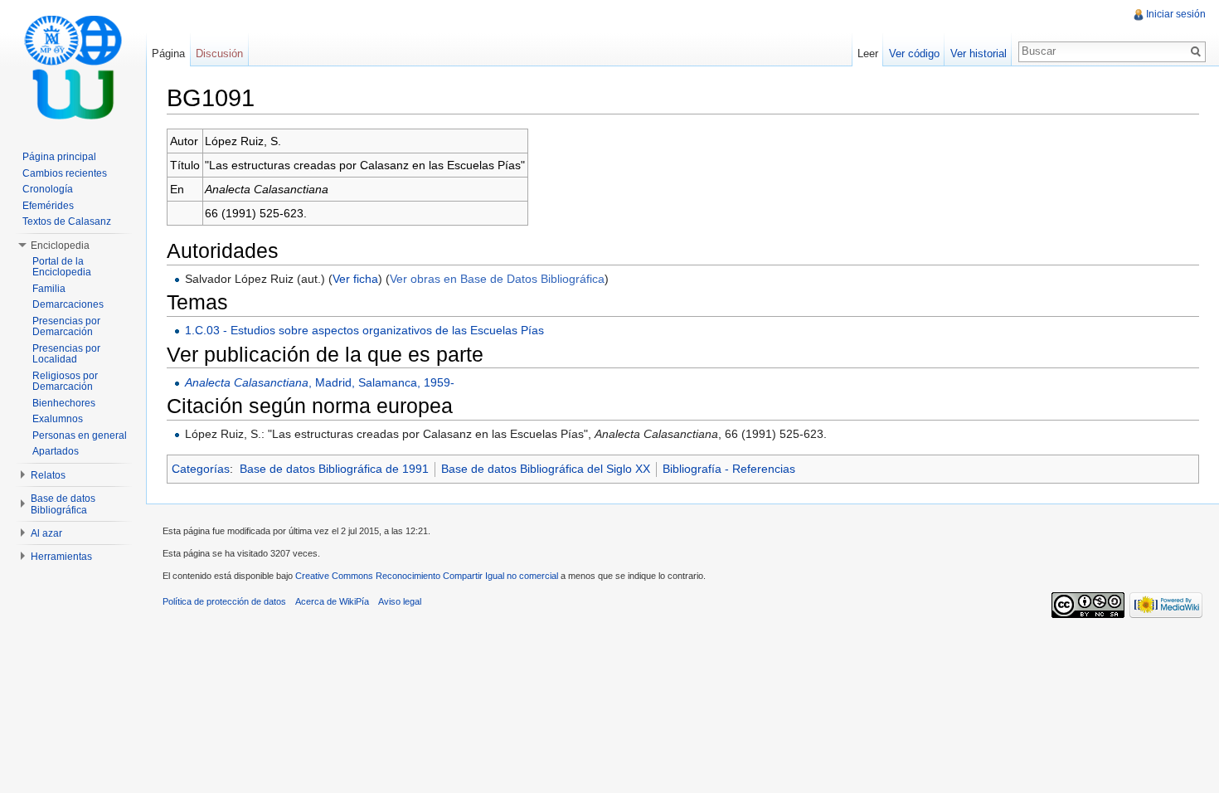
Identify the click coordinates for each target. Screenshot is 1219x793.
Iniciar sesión (1176, 14)
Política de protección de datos (224, 601)
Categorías (201, 468)
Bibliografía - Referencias (729, 468)
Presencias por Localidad (66, 354)
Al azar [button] (46, 533)
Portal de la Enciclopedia (61, 267)
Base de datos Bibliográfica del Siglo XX (545, 468)
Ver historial (978, 53)
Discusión (219, 53)
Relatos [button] (48, 475)
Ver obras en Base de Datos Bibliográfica (497, 278)
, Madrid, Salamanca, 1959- (319, 382)
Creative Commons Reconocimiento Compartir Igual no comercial (426, 576)
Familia (49, 288)
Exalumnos (57, 419)
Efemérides (48, 206)
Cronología (47, 189)
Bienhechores (63, 403)
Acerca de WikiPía (332, 601)
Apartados (55, 451)
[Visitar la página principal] (73, 66)
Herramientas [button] (61, 556)
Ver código (914, 53)
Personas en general (79, 435)
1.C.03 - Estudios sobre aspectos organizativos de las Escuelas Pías (364, 330)
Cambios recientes (64, 173)
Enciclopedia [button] (60, 245)
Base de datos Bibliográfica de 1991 (334, 468)
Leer (867, 53)
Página (168, 53)
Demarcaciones (68, 304)
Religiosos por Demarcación (65, 381)
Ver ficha (355, 278)
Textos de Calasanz (66, 221)
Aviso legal (399, 601)
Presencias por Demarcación (66, 326)
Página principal (59, 157)
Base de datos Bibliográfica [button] (63, 504)
